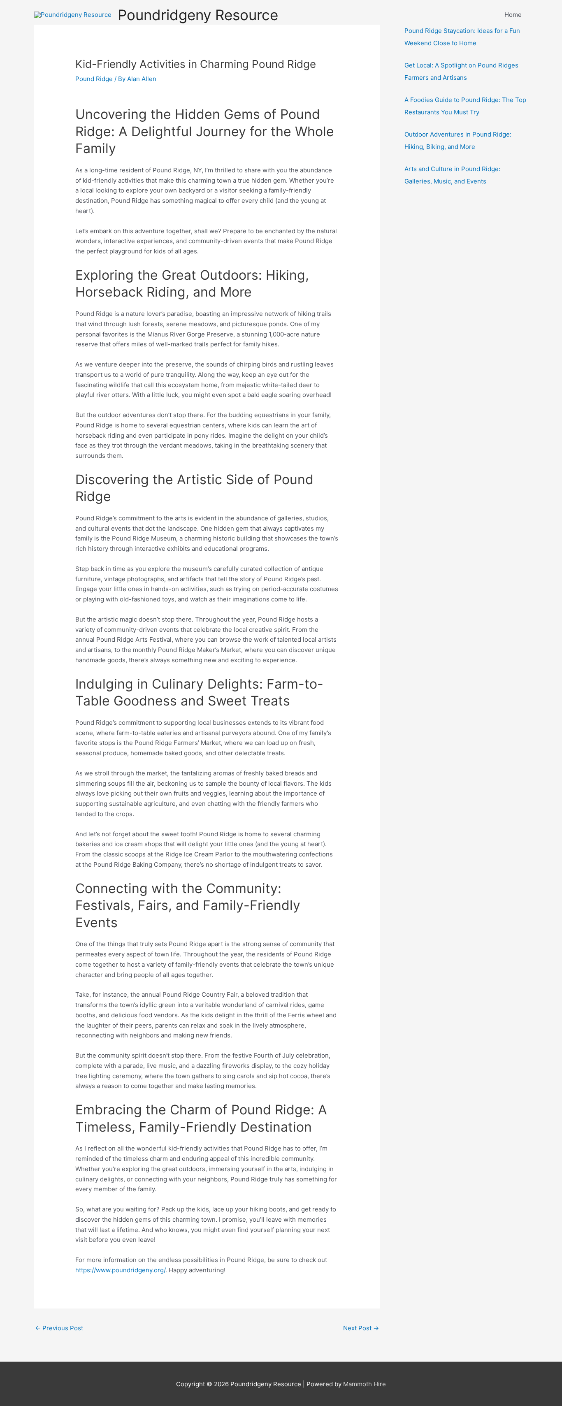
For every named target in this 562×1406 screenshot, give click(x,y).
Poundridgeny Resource (198, 14)
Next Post (361, 1328)
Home (513, 15)
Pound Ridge (94, 79)
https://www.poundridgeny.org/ (120, 1270)
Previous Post (59, 1328)
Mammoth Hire (364, 1384)
